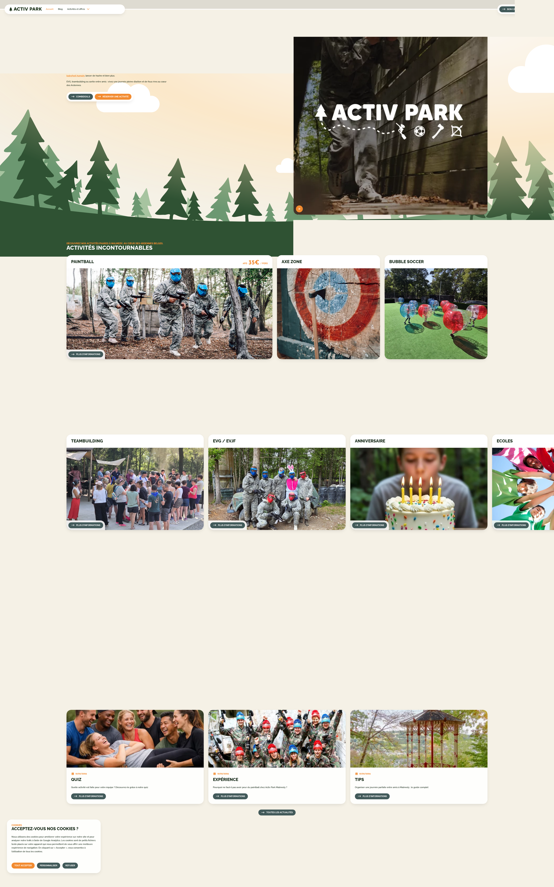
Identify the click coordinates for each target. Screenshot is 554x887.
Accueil (49, 9)
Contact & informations (227, 848)
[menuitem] (50, 9)
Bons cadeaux (223, 842)
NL (544, 30)
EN (544, 44)
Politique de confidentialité (373, 842)
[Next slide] (77, 425)
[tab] (85, 426)
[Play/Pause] (299, 208)
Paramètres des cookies (372, 854)
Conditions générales (370, 848)
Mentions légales (368, 836)
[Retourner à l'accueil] (25, 9)
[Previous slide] (70, 425)
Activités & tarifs (224, 836)
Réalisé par (460, 880)
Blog (60, 9)
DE (544, 37)
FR (544, 23)
